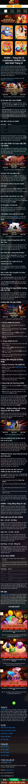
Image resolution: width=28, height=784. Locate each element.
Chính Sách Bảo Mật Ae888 (8, 727)
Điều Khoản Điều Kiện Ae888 (8, 730)
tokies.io (3, 709)
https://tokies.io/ (9, 80)
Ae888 (9, 762)
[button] (26, 2)
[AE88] (14, 2)
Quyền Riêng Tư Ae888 (7, 733)
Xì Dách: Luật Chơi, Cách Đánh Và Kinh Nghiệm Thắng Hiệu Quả (14, 660)
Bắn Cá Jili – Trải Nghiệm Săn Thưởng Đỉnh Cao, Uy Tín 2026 (14, 689)
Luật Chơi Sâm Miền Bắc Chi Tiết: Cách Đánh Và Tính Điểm (14, 632)
